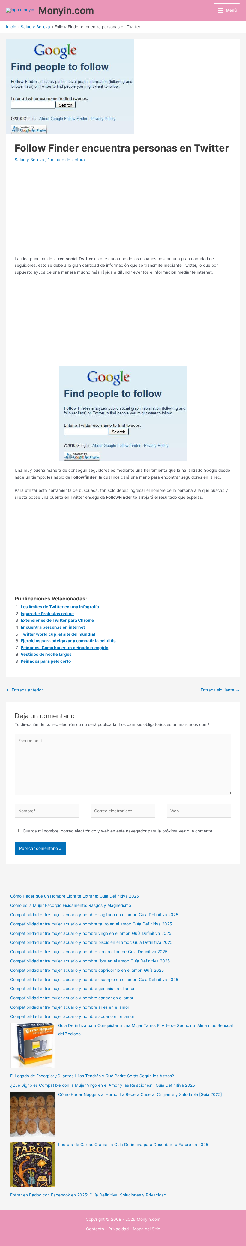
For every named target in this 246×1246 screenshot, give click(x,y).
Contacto (95, 1228)
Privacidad (118, 1228)
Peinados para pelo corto (46, 661)
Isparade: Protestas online (47, 613)
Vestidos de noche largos (46, 654)
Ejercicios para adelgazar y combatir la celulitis (68, 640)
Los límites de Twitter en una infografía (60, 606)
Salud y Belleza (29, 159)
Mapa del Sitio (146, 1228)
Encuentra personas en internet (53, 627)
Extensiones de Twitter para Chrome (57, 620)
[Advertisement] (123, 213)
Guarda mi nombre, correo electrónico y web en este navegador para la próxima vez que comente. (118, 831)
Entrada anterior (25, 690)
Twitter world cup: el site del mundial (58, 634)
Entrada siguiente (220, 690)
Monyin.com (66, 10)
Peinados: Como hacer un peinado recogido (64, 647)
